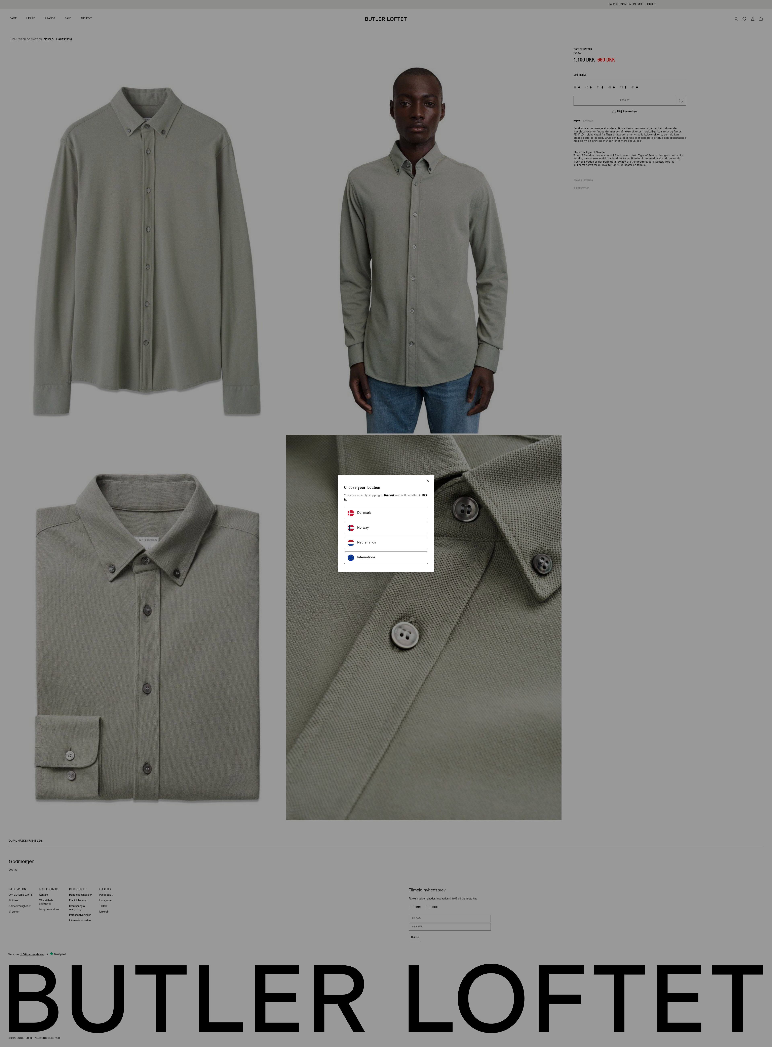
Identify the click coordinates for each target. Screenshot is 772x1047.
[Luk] (428, 481)
